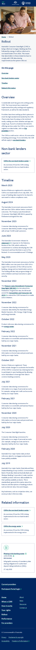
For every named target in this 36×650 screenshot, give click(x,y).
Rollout (4, 614)
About (22, 597)
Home (4, 37)
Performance (7, 618)
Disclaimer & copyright (16, 637)
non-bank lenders (19, 140)
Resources (23, 604)
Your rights (6, 610)
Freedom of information (20, 641)
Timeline (5, 83)
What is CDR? (7, 601)
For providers (7, 623)
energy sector (9, 326)
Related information (9, 88)
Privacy (4, 637)
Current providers (9, 584)
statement (6, 243)
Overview (5, 73)
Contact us (23, 607)
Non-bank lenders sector (10, 78)
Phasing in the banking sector (14, 553)
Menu (3, 4)
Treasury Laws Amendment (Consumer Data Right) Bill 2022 (17, 287)
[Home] (21, 3)
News (21, 600)
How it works (7, 605)
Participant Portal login (12, 589)
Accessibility (6, 641)
